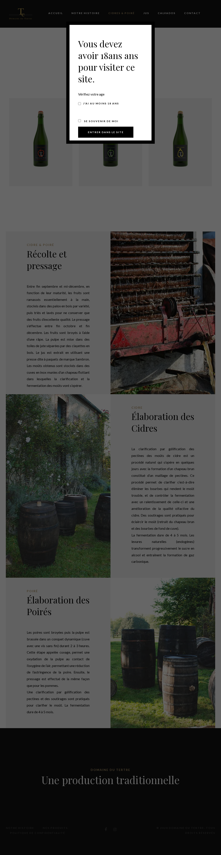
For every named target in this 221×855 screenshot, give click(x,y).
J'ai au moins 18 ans (101, 103)
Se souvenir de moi (100, 121)
